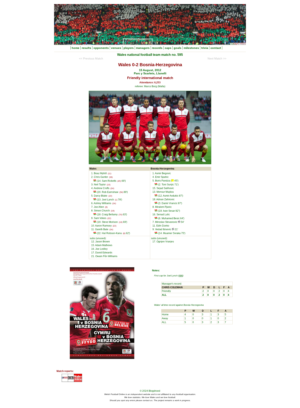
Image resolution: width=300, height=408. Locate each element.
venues (116, 47)
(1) (116, 200)
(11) (109, 173)
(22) (109, 218)
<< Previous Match (91, 58)
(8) (124, 233)
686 (181, 275)
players (128, 47)
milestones (191, 47)
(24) (112, 188)
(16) (112, 211)
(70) (120, 214)
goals (177, 47)
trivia (204, 47)
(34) (114, 203)
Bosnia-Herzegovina (193, 305)
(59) (121, 192)
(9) (106, 207)
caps (168, 47)
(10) (108, 185)
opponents (101, 47)
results (86, 47)
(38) (111, 177)
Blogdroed (154, 390)
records (157, 47)
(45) (119, 181)
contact (215, 47)
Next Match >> (217, 58)
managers (143, 47)
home (75, 47)
